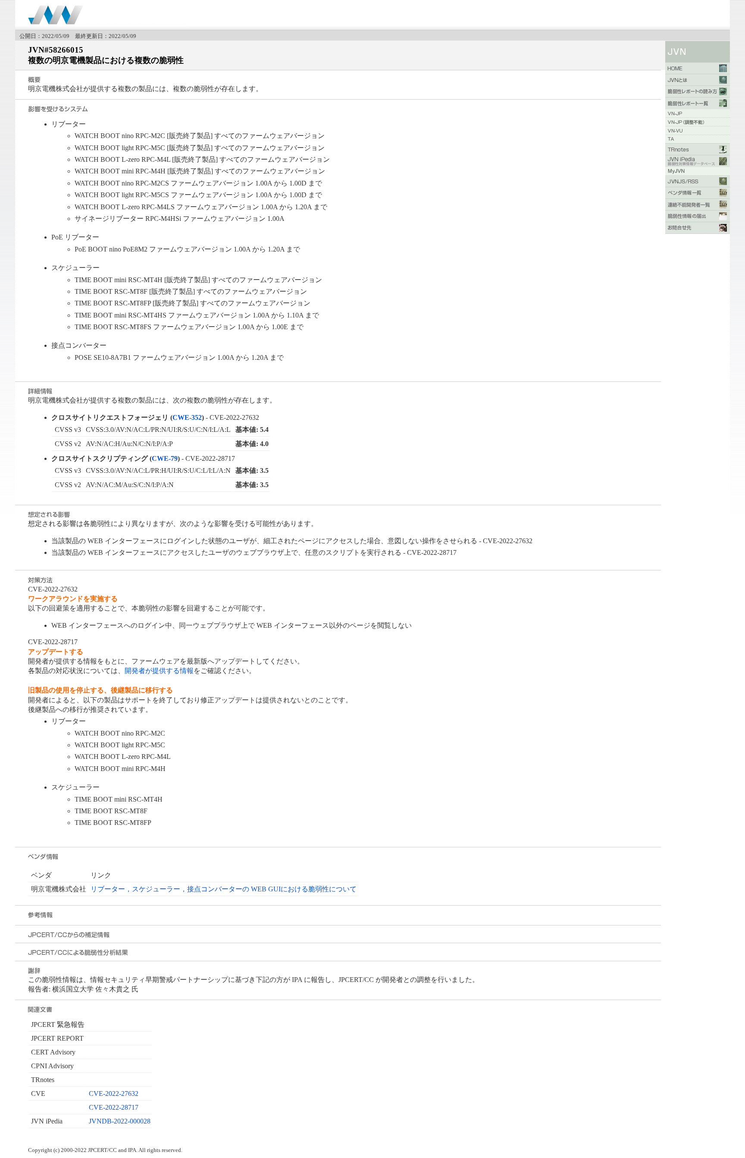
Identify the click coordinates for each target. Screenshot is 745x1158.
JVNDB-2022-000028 (119, 1121)
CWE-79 (165, 458)
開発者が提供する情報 (159, 670)
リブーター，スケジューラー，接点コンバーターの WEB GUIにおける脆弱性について (224, 889)
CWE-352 (187, 417)
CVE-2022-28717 (113, 1107)
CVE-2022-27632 (113, 1093)
